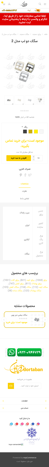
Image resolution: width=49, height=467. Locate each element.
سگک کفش (14, 287)
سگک (28, 287)
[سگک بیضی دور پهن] (37, 319)
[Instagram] (38, 424)
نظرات (24, 191)
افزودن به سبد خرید (18, 158)
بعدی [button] (4, 319)
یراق (45, 280)
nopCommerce (29, 457)
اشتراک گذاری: (24, 169)
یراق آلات (15, 280)
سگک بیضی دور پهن (19, 315)
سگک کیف (43, 287)
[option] (40, 100)
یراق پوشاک (36, 283)
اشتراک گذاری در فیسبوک (25, 175)
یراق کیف (30, 280)
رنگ (25, 127)
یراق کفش (19, 283)
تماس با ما (24, 198)
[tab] (24, 184)
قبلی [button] (45, 319)
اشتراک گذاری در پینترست (20, 175)
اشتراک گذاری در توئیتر (29, 175)
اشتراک (11, 386)
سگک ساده (17, 290)
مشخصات (24, 183)
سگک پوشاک (35, 290)
